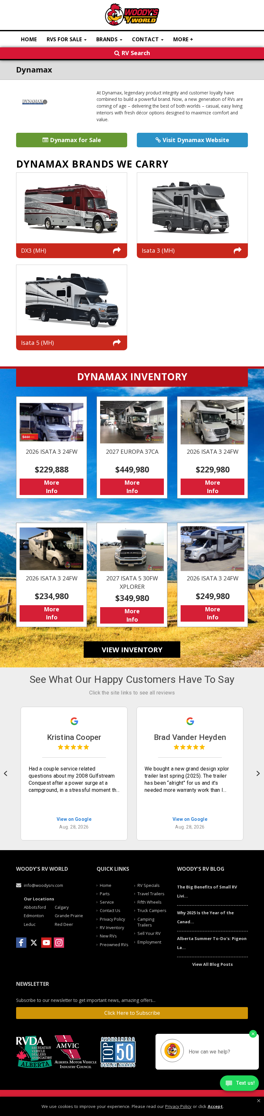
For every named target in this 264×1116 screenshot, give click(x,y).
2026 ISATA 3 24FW (51, 448)
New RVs (108, 936)
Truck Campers (151, 910)
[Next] (258, 773)
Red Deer (64, 924)
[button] (259, 1101)
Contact (146, 39)
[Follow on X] (34, 942)
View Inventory (132, 649)
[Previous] (6, 773)
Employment (149, 942)
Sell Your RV (149, 933)
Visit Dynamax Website (195, 140)
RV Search (135, 53)
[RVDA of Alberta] (35, 1052)
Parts (105, 894)
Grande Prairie (69, 915)
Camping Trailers (145, 922)
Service (107, 902)
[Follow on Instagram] (59, 942)
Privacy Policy (112, 919)
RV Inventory (112, 927)
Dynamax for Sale (74, 140)
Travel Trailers (151, 894)
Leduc (29, 924)
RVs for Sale (65, 39)
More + (183, 39)
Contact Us (110, 910)
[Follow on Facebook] (21, 942)
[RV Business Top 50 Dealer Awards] (118, 1052)
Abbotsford (35, 907)
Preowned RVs (114, 944)
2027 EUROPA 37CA (132, 448)
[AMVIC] (76, 1052)
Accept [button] (215, 1106)
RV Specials (148, 885)
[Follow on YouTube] (46, 942)
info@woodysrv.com (43, 885)
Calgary (62, 907)
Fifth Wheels (149, 902)
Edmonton (34, 915)
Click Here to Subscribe (132, 1012)
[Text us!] (239, 1084)
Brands (107, 39)
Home (29, 39)
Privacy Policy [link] (178, 1106)
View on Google (74, 819)
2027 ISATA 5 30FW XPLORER (132, 575)
